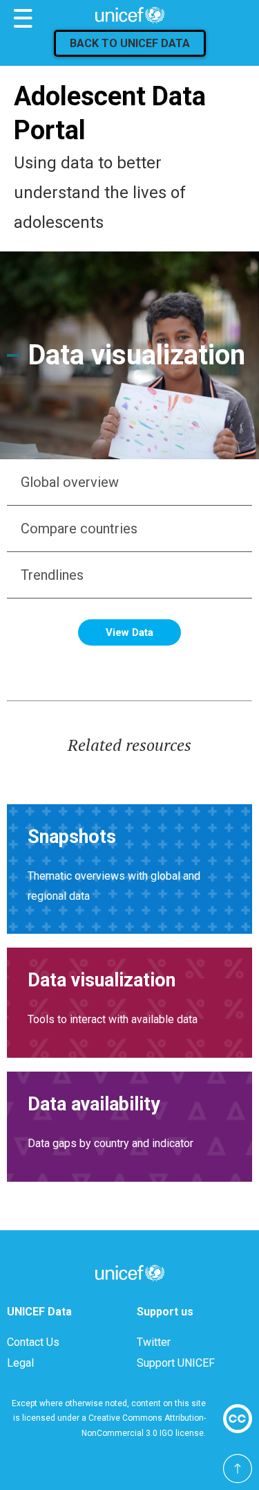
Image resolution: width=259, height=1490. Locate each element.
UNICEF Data (39, 1311)
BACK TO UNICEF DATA (130, 43)
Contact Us (33, 1342)
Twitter (154, 1342)
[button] (129, 482)
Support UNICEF (176, 1362)
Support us (165, 1311)
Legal (20, 1362)
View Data (129, 632)
